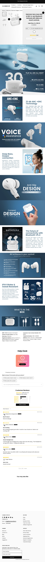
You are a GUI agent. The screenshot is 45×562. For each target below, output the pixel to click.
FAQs (24, 519)
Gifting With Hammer (16, 7)
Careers (4, 538)
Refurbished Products (27, 7)
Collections (8, 10)
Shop (24, 517)
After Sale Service (27, 530)
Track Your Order (26, 523)
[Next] (20, 19)
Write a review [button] (22, 404)
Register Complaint (27, 540)
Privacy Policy (26, 532)
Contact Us (4, 532)
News (3, 536)
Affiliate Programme (27, 524)
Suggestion (4, 540)
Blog (3, 534)
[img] (6, 412)
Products (13, 5)
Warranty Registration (28, 5)
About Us (4, 530)
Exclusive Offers (26, 521)
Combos (19, 5)
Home (3, 10)
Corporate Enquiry (27, 541)
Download (23, 364)
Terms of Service (26, 534)
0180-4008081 (35, 336)
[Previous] (9, 19)
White (34, 32)
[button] (33, 35)
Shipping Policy (26, 536)
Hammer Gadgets (15, 10)
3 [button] (22, 468)
